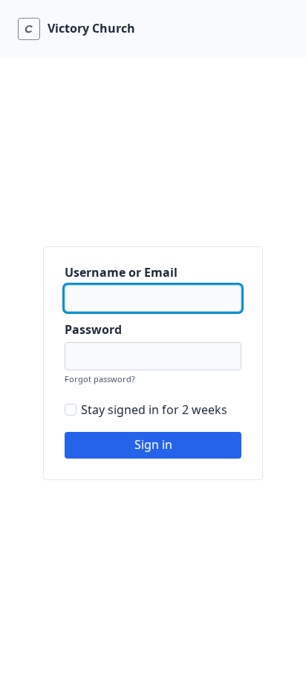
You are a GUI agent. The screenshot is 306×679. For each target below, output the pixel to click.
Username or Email (121, 272)
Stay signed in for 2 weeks (154, 410)
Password (93, 329)
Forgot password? (100, 378)
